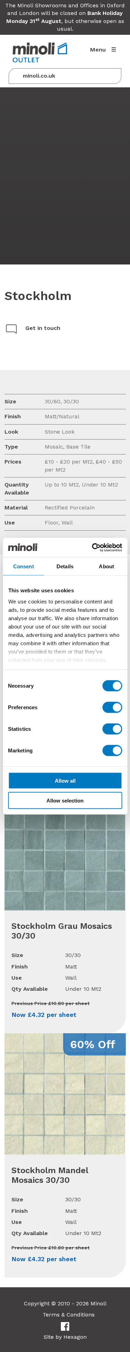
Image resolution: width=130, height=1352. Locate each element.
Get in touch (42, 328)
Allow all (65, 781)
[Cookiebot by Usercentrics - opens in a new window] (92, 547)
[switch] (112, 707)
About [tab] (106, 566)
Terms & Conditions (69, 1314)
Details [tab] (65, 566)
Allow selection (65, 800)
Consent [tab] (23, 566)
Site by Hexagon (65, 1337)
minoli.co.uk (39, 75)
